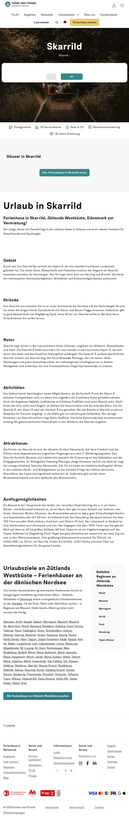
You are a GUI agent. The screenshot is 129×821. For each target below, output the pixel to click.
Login (57, 752)
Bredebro (48, 626)
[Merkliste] (122, 5)
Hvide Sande (11, 639)
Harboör (8, 635)
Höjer (23, 639)
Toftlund (73, 674)
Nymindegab (54, 648)
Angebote (30, 15)
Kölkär (11, 644)
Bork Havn (14, 626)
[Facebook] (87, 763)
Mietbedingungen (14, 813)
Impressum (52, 807)
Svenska (112, 762)
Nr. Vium (40, 648)
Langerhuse (24, 644)
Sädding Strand (55, 670)
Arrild (18, 622)
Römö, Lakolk (34, 657)
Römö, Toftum (71, 657)
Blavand (63, 622)
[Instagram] (80, 763)
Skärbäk (8, 670)
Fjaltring (8, 631)
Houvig (63, 635)
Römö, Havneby (67, 652)
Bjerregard (49, 622)
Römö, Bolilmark (46, 652)
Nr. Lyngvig (27, 648)
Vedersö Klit (29, 679)
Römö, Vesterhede (35, 661)
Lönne (60, 644)
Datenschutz (76, 807)
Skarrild (32, 666)
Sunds (40, 670)
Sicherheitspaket (64, 763)
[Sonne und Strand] (20, 5)
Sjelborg (8, 666)
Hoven (72, 635)
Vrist (24, 683)
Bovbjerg (35, 626)
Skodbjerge (65, 666)
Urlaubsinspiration (14, 772)
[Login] (114, 5)
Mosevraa (71, 644)
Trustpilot (9, 726)
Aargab (28, 622)
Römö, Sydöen (53, 657)
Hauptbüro (35, 765)
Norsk (110, 757)
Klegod (72, 639)
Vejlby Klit (62, 679)
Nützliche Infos (63, 758)
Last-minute (41, 22)
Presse (33, 776)
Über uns (89, 15)
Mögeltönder (11, 648)
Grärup (67, 631)
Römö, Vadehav (12, 661)
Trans (6, 679)
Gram (40, 631)
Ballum (38, 622)
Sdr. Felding (55, 661)
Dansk (111, 767)
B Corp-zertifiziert (35, 758)
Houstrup (52, 635)
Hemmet (30, 635)
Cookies (99, 807)
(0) (71, 76)
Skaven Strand (48, 666)
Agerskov (8, 622)
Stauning (30, 670)
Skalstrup (20, 666)
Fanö (70, 626)
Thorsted (47, 674)
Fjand (18, 631)
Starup (19, 670)
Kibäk (63, 639)
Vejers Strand (46, 679)
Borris (25, 626)
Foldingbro (29, 631)
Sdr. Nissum (70, 661)
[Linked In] (94, 763)
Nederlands (114, 751)
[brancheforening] (15, 795)
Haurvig (19, 635)
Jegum (32, 639)
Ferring (78, 626)
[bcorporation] (59, 795)
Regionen (9, 767)
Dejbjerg (60, 626)
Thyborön (60, 674)
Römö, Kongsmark (14, 657)
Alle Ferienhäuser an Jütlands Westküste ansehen (38, 696)
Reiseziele (47, 15)
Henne (41, 635)
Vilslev (16, 683)
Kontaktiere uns (87, 756)
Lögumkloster (47, 644)
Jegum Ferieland (48, 639)
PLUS (15, 15)
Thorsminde (34, 674)
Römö (31, 652)
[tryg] (48, 795)
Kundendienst (108, 15)
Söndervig (19, 674)
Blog (6, 778)
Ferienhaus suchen (84, 22)
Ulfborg (15, 679)
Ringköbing (10, 652)
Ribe (66, 648)
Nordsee (17, 604)
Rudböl (22, 652)
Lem (34, 644)
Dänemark (26, 599)
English (111, 746)
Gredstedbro (54, 631)
